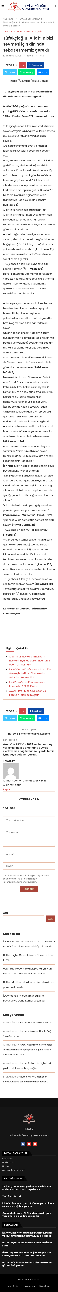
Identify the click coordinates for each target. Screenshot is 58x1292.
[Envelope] (35, 1144)
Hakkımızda (8, 1162)
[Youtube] (29, 1144)
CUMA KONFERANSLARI (31, 18)
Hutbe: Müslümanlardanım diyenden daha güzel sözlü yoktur (27, 1264)
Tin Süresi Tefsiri (11, 1196)
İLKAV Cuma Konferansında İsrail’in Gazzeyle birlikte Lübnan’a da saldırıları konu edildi (30, 673)
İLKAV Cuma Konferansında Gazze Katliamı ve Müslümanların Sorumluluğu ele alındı (27, 1234)
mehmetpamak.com (13, 1170)
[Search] (54, 6)
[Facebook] (23, 1144)
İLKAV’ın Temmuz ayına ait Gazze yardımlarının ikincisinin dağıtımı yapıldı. (28, 1205)
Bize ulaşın (7, 1159)
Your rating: (9, 807)
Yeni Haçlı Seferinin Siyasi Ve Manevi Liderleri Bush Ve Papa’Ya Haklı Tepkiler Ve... (27, 1188)
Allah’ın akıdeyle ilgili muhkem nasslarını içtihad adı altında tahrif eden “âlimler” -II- (29, 660)
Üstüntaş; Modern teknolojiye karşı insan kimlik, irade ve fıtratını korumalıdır (26, 1254)
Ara (5, 913)
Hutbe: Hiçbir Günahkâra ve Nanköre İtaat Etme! (27, 1244)
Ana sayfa (8, 18)
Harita (5, 1166)
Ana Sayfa (13, 1286)
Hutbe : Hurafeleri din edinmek (36, 1022)
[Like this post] (23, 65)
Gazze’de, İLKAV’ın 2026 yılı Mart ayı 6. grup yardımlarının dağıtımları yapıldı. (26, 1215)
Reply (6, 789)
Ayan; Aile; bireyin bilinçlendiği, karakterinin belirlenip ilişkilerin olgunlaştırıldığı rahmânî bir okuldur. (27, 1049)
